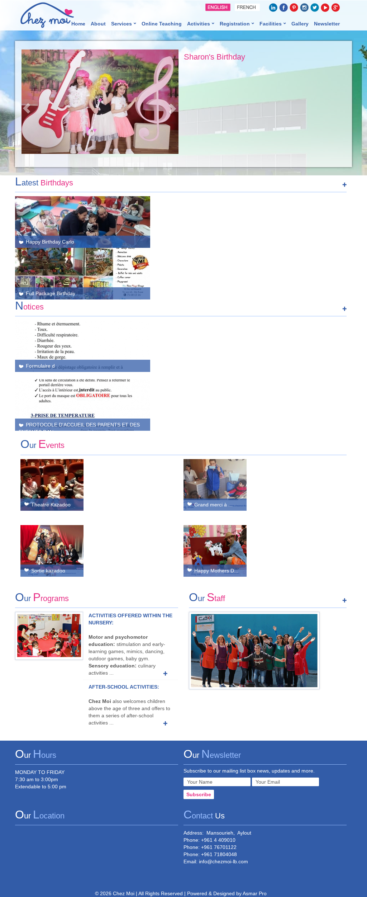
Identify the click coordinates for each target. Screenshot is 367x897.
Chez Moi (123, 893)
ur (42, 445)
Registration (235, 24)
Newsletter (327, 24)
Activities (198, 24)
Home (78, 24)
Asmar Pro (255, 893)
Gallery (300, 24)
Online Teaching (162, 24)
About (98, 24)
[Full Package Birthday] (181, 222)
